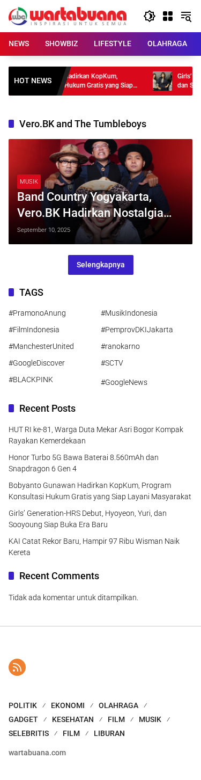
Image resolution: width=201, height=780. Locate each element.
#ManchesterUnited (41, 346)
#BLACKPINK (31, 379)
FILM (116, 719)
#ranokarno (120, 346)
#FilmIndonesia (34, 329)
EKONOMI (68, 705)
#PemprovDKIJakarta (137, 329)
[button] (149, 16)
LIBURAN (109, 733)
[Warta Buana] (67, 15)
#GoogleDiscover (37, 363)
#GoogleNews (124, 382)
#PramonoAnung (37, 313)
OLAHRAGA (118, 705)
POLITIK (23, 705)
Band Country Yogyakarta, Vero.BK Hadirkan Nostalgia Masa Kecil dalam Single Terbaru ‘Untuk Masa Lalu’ (90, 206)
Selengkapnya (101, 264)
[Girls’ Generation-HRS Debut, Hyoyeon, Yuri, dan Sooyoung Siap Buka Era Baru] (151, 81)
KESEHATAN (73, 719)
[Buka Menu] (167, 16)
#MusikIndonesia (129, 313)
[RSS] (17, 667)
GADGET (23, 719)
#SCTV (112, 363)
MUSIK (29, 181)
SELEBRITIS (29, 733)
